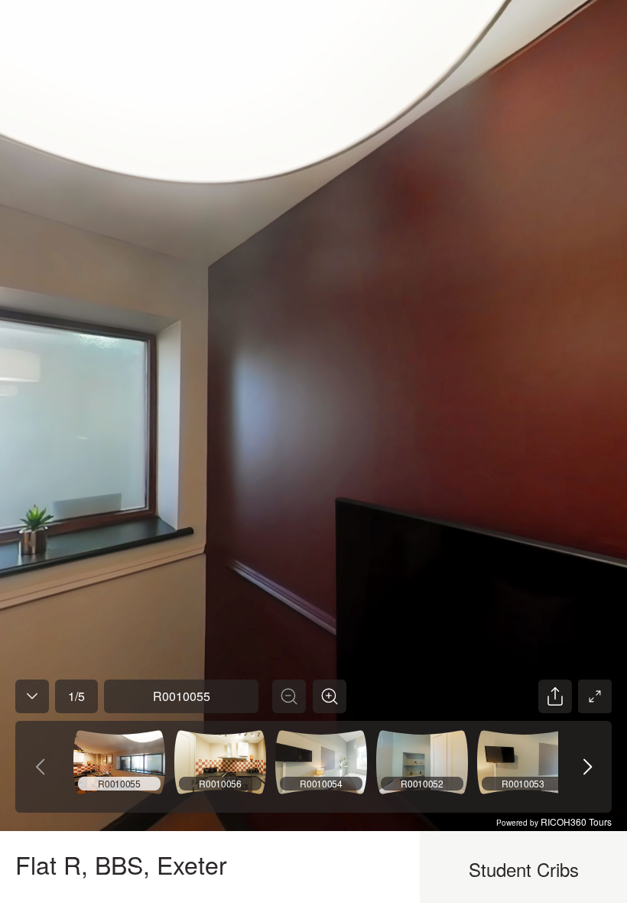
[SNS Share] (555, 696)
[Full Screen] (595, 696)
